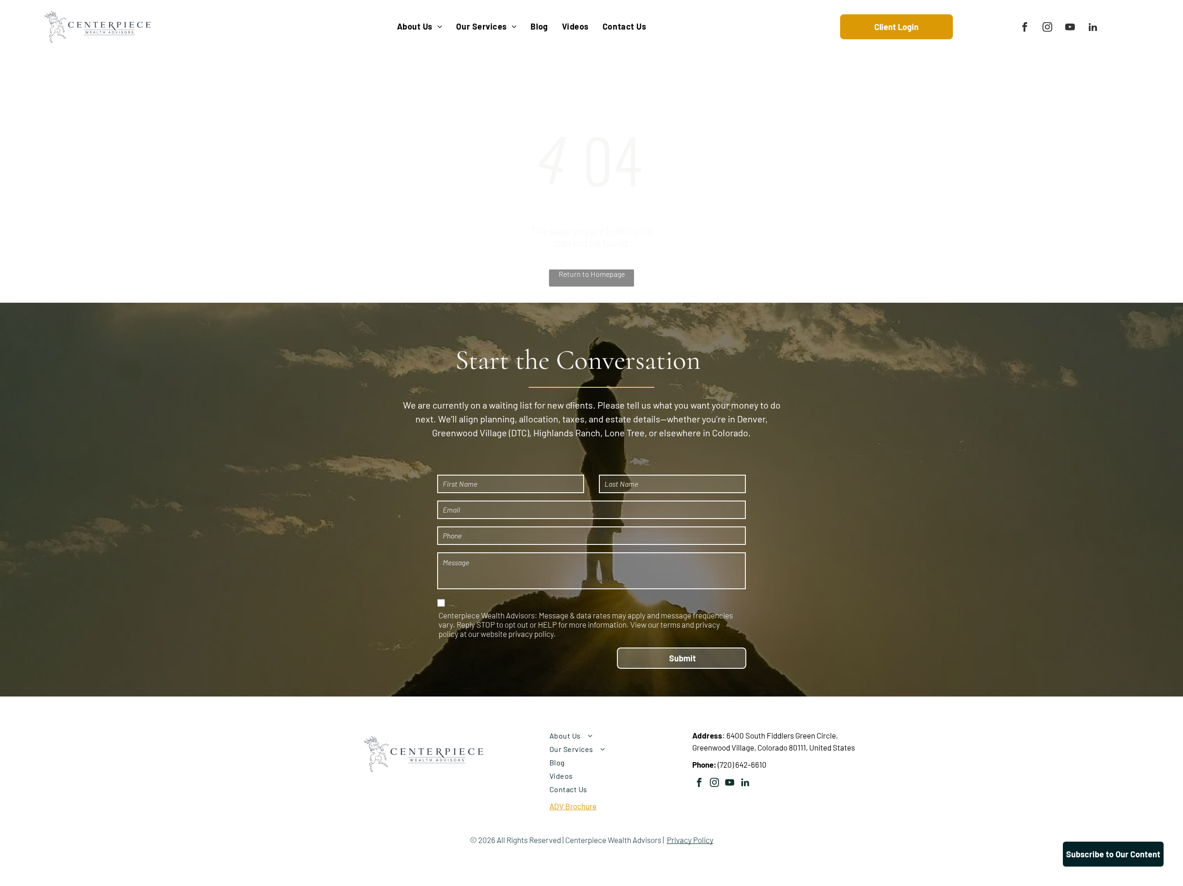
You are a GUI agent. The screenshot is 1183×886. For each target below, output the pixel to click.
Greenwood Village (469, 432)
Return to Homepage (592, 273)
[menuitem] (420, 26)
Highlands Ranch (566, 432)
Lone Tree (624, 432)
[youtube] (1070, 28)
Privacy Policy (690, 839)
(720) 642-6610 (742, 764)
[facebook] (1025, 28)
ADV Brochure (573, 806)
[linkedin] (1092, 28)
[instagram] (1047, 28)
